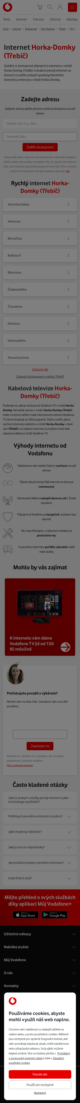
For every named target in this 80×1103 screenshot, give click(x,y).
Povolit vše (40, 1074)
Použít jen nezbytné (40, 1085)
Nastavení (40, 1093)
